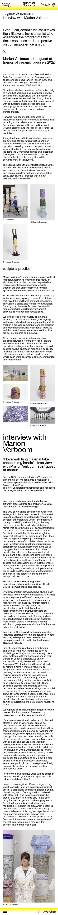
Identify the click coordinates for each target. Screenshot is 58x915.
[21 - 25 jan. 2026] (48, 5)
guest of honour (29, 5)
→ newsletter (46, 911)
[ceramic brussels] (6, 4)
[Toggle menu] (5, 911)
